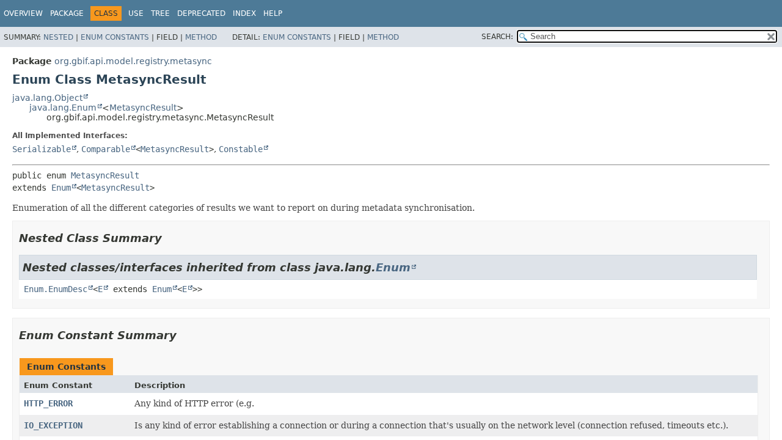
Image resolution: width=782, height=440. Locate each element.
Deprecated (201, 13)
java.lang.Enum (63, 107)
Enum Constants (115, 37)
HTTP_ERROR (48, 403)
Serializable (41, 149)
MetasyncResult (143, 107)
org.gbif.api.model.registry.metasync (133, 61)
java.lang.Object (47, 98)
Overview (23, 13)
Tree (160, 13)
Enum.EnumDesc (55, 289)
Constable (241, 149)
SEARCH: (497, 36)
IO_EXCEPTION (53, 425)
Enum (61, 188)
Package (67, 13)
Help (272, 13)
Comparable (105, 149)
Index (244, 13)
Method (201, 37)
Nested (58, 37)
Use (136, 13)
